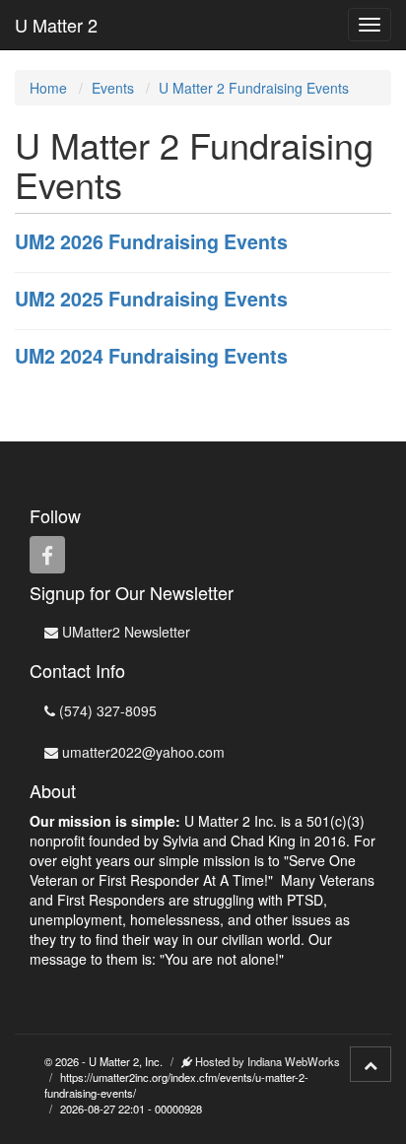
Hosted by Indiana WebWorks (266, 1061)
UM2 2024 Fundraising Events (151, 356)
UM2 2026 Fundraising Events (151, 241)
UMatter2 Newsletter (124, 631)
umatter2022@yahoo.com (141, 752)
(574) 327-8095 (106, 710)
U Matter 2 (56, 24)
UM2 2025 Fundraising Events (151, 298)
